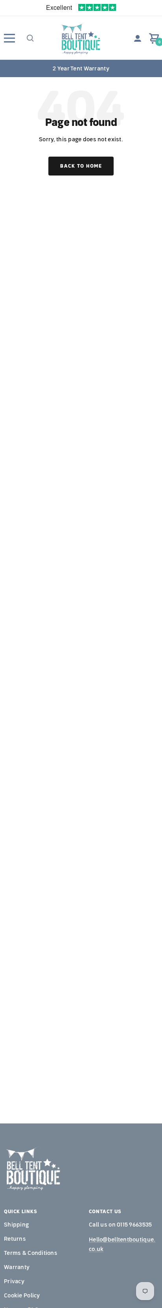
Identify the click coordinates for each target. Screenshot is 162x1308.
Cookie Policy (22, 1295)
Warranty (16, 1267)
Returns (15, 1238)
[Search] (29, 38)
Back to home (81, 166)
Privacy (14, 1281)
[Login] (137, 38)
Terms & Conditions (30, 1252)
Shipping (16, 1224)
